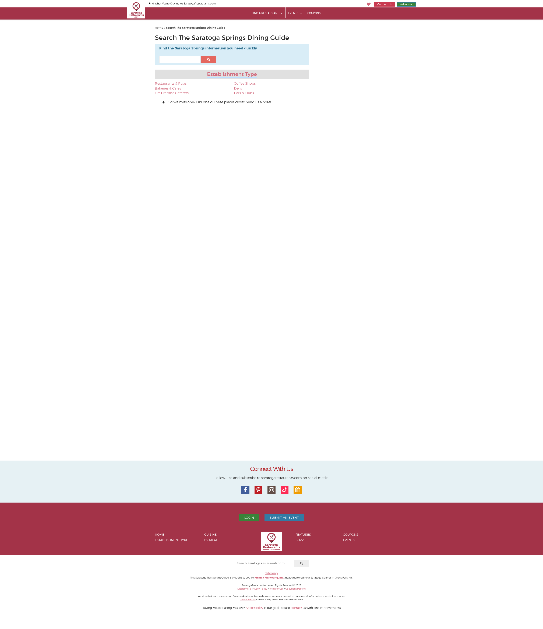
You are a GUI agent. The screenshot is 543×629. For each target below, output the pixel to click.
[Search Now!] (208, 59)
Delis (238, 88)
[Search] (301, 563)
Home (159, 27)
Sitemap (271, 573)
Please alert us (248, 599)
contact (296, 607)
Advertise (406, 4)
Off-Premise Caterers (172, 93)
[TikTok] (285, 490)
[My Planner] (298, 490)
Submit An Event (284, 517)
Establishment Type (232, 74)
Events (293, 13)
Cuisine (210, 534)
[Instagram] (271, 490)
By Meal (210, 540)
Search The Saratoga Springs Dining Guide (195, 27)
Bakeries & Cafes (168, 88)
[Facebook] (245, 490)
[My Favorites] (368, 4)
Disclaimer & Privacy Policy (252, 588)
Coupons (313, 13)
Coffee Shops (245, 83)
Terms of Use (276, 588)
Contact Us (384, 4)
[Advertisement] (356, 88)
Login (249, 517)
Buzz (299, 540)
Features (303, 534)
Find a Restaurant (265, 13)
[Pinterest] (259, 490)
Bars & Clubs (244, 93)
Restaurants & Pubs (170, 83)
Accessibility (254, 607)
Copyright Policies (295, 588)
